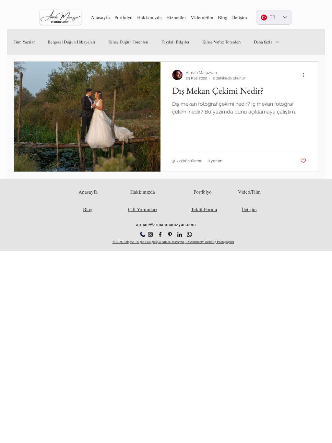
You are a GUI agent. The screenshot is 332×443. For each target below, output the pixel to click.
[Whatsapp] (189, 234)
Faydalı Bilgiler (175, 41)
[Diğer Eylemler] (305, 75)
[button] (123, 17)
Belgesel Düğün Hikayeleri (71, 41)
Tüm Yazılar (24, 41)
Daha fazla (263, 41)
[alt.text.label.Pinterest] (170, 234)
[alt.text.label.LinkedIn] (179, 234)
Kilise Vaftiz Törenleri (221, 41)
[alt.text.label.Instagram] (150, 234)
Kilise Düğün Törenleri (128, 41)
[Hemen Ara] (142, 234)
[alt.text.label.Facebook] (160, 234)
